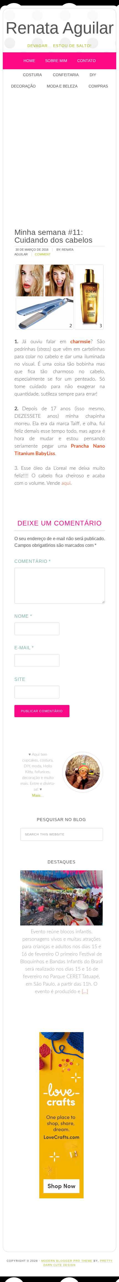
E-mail (24, 647)
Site (19, 679)
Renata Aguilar (60, 28)
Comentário (32, 561)
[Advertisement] (59, 159)
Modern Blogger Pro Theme (66, 1260)
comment (43, 254)
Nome (23, 616)
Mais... (38, 795)
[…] (84, 991)
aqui (66, 483)
